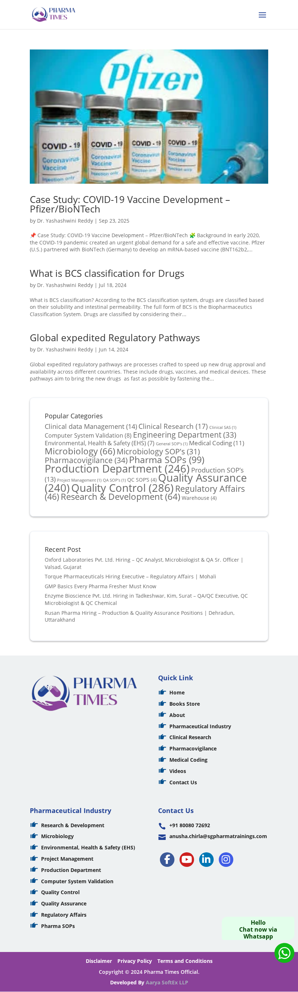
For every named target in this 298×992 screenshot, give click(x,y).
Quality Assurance (63, 903)
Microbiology (80, 451)
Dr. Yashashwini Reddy (65, 220)
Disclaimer (99, 960)
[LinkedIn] (206, 859)
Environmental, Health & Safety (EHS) (99, 443)
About (177, 715)
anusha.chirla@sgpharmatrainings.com (218, 836)
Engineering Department (184, 434)
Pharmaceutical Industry (200, 726)
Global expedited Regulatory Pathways (115, 337)
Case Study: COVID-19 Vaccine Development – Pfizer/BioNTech (130, 204)
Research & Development (120, 496)
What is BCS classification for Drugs (107, 273)
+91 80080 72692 (189, 825)
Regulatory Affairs (63, 914)
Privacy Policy (134, 960)
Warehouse (199, 497)
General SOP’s (172, 443)
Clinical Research (173, 426)
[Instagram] (226, 859)
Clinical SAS (222, 427)
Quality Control (122, 488)
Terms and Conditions (185, 960)
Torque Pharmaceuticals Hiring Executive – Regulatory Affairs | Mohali (130, 576)
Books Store (184, 703)
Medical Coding (216, 442)
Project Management (67, 858)
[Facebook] (167, 859)
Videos (177, 771)
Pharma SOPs (166, 459)
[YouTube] (187, 859)
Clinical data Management (91, 426)
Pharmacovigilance (86, 460)
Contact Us (183, 782)
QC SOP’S (142, 479)
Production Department (117, 468)
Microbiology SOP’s (158, 451)
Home (177, 692)
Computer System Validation (88, 435)
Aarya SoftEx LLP (167, 982)
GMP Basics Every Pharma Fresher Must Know (100, 586)
